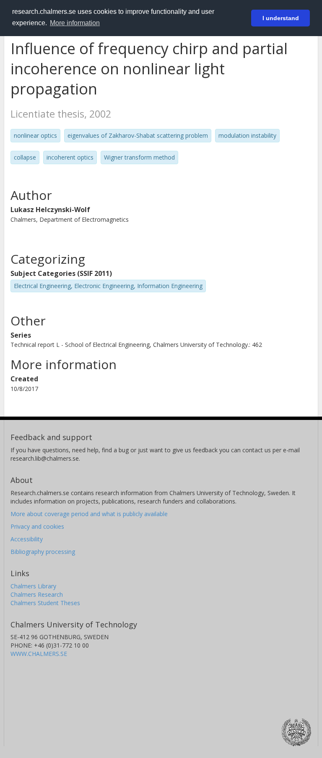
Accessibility (26, 539)
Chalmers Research (36, 594)
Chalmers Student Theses (45, 603)
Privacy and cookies (37, 526)
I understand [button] (280, 18)
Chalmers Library (33, 586)
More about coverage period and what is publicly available (89, 514)
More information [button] (75, 22)
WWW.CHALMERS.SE (38, 654)
